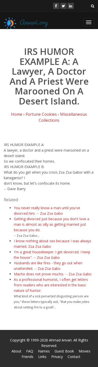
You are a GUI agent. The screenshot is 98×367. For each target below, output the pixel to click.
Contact (74, 356)
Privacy (57, 356)
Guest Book (64, 351)
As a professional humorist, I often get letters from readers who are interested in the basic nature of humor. (51, 285)
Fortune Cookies (41, 114)
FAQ (29, 351)
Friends (27, 356)
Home (16, 114)
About (16, 351)
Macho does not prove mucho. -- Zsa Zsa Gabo (52, 274)
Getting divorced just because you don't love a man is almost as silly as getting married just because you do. (51, 224)
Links (42, 356)
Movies (84, 351)
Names (44, 351)
